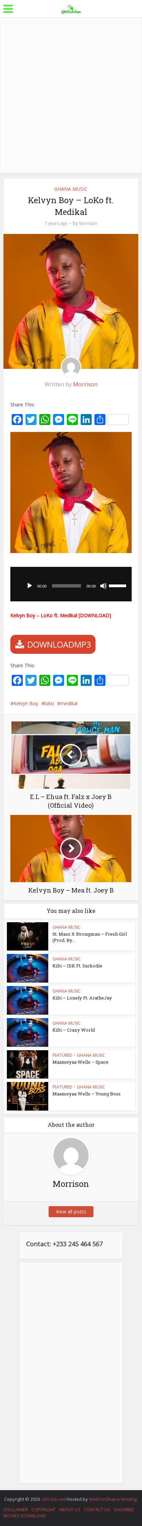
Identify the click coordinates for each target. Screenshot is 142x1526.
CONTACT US (97, 1509)
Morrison (88, 223)
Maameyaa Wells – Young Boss (86, 1094)
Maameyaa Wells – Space (80, 1062)
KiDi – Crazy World (73, 1030)
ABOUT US (69, 1509)
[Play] (29, 585)
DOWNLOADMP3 (59, 644)
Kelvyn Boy (25, 703)
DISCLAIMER (15, 1509)
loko (49, 703)
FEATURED (62, 1055)
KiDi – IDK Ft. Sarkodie (77, 966)
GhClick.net (54, 1499)
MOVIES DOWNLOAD (24, 1516)
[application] (70, 584)
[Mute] (103, 585)
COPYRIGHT (43, 1509)
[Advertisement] (71, 95)
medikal (69, 703)
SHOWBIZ (124, 1509)
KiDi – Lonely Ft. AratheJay (82, 998)
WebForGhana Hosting (112, 1499)
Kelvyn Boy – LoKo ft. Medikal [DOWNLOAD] (60, 615)
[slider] (118, 585)
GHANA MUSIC (71, 189)
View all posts (71, 1211)
